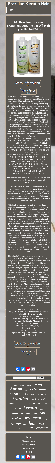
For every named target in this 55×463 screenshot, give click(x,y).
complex (29, 385)
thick (25, 394)
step (32, 395)
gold (19, 428)
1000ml (42, 424)
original (42, 409)
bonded (15, 394)
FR (30, 452)
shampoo (12, 428)
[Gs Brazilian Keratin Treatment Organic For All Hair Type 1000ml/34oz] (28, 55)
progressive (42, 427)
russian (18, 404)
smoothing (15, 418)
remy (39, 384)
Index (28, 437)
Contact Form (28, 441)
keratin (30, 407)
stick (26, 390)
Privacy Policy (28, 444)
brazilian (20, 398)
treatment (33, 417)
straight (42, 395)
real (45, 418)
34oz (34, 413)
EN (26, 452)
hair (32, 423)
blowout (16, 424)
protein (11, 403)
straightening (21, 413)
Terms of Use (28, 448)
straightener (29, 404)
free (24, 424)
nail (42, 413)
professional (38, 399)
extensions (38, 389)
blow (31, 427)
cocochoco (19, 385)
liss (39, 403)
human (16, 389)
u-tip (25, 428)
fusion (16, 408)
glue (45, 403)
